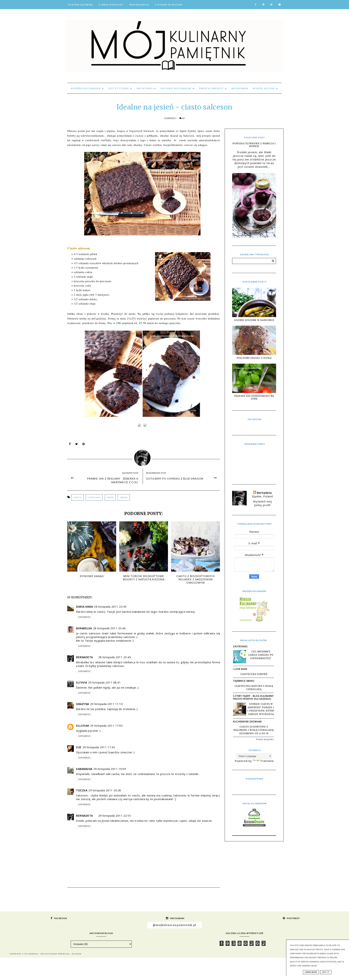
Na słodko (145, 88)
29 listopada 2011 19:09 (109, 769)
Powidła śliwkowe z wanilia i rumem (254, 145)
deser (110, 497)
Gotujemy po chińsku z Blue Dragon (174, 478)
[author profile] (143, 457)
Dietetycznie (119, 88)
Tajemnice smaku (243, 680)
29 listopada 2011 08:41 (104, 682)
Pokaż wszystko (265, 739)
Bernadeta (84, 657)
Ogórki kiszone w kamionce (254, 320)
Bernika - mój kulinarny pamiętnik (49, 954)
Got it (325, 972)
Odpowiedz (84, 617)
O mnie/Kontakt (111, 4)
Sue (78, 747)
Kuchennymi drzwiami (247, 721)
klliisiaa (82, 725)
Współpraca (139, 4)
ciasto (77, 497)
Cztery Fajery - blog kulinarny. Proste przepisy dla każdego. (253, 697)
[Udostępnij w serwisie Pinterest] (84, 445)
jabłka (124, 497)
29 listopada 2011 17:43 (99, 747)
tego (143, 140)
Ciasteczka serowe (254, 674)
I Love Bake (240, 669)
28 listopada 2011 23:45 (110, 606)
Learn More (311, 972)
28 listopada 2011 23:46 (109, 628)
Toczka (81, 790)
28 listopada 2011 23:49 (114, 657)
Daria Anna (84, 606)
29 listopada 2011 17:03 (106, 725)
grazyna (82, 704)
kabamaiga (84, 769)
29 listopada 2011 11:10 (106, 704)
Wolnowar (239, 88)
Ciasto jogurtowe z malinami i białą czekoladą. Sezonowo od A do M (253, 730)
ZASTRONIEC (240, 646)
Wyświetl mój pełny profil (262, 503)
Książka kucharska (86, 88)
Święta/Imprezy (211, 88)
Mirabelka (84, 628)
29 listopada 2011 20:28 (104, 790)
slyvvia (81, 682)
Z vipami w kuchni (169, 4)
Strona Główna (80, 4)
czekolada (94, 497)
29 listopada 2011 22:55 (114, 815)
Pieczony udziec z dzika (254, 358)
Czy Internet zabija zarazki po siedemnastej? (260, 655)
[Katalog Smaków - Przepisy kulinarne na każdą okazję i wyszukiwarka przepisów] (254, 825)
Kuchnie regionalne (176, 88)
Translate (267, 761)
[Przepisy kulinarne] (254, 621)
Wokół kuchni (264, 88)
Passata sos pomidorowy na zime (254, 397)
